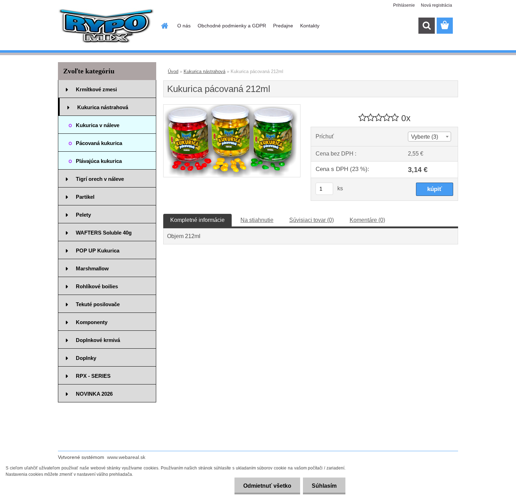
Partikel (85, 197)
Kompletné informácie (197, 220)
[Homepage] (164, 26)
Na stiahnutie (256, 220)
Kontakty (309, 25)
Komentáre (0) (367, 220)
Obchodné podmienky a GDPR (232, 25)
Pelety (83, 215)
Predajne (283, 25)
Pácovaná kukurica (99, 143)
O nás (184, 25)
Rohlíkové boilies (97, 286)
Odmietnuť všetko (267, 486)
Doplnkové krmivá (98, 340)
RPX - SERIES (93, 376)
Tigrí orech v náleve (100, 179)
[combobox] (429, 137)
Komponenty (91, 322)
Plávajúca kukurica (99, 161)
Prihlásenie (404, 5)
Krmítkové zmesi (96, 89)
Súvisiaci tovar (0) (311, 220)
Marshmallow (92, 268)
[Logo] (106, 26)
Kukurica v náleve (97, 125)
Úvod (173, 71)
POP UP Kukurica (97, 251)
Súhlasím (324, 486)
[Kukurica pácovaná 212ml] (232, 107)
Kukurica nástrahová (102, 107)
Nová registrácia (436, 5)
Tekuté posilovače (98, 304)
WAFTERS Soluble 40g (104, 233)
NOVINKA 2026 (94, 394)
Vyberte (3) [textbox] (424, 137)
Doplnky (86, 358)
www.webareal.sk (126, 457)
